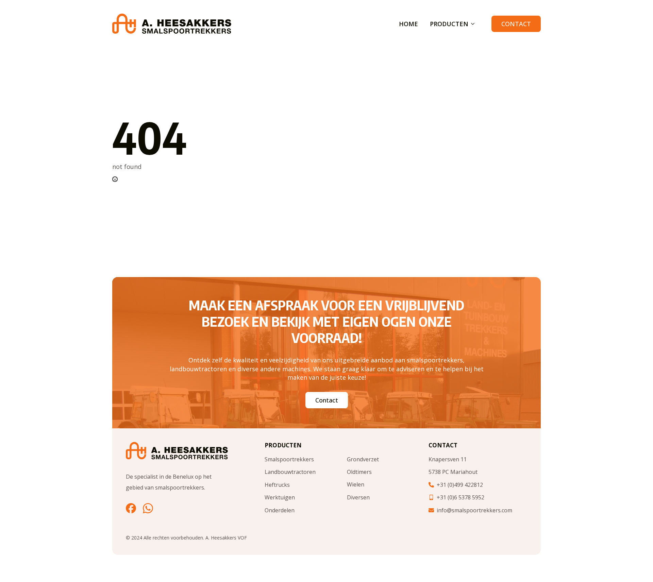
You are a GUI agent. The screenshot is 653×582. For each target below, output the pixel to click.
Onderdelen (280, 510)
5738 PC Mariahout (453, 472)
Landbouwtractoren (290, 472)
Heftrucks (277, 485)
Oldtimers (359, 472)
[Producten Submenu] (471, 24)
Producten (449, 24)
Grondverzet (363, 459)
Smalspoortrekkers (289, 459)
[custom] (131, 508)
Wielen (355, 484)
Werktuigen (280, 497)
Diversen (358, 497)
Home (408, 24)
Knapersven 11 (448, 459)
